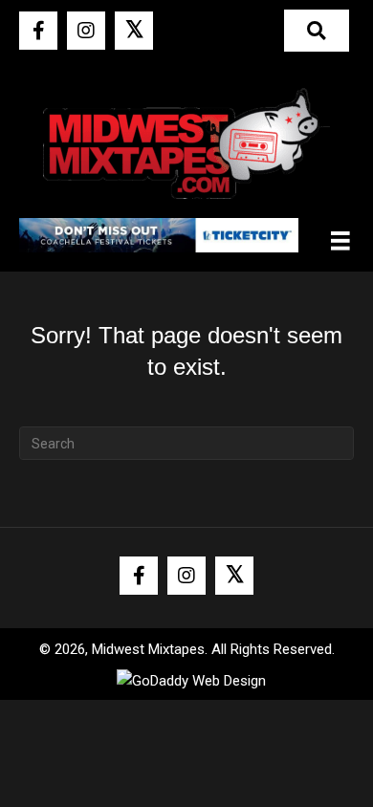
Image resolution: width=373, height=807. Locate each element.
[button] (38, 30)
